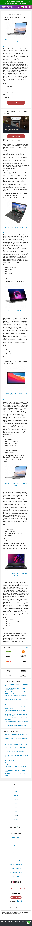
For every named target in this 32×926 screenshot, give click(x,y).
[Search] (26, 7)
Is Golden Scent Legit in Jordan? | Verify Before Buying (16, 748)
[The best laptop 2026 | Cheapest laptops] (16, 124)
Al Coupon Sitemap (16, 849)
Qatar (16, 807)
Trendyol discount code (16, 864)
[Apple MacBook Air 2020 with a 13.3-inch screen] (16, 378)
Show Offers (16, 136)
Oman (16, 803)
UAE (16, 791)
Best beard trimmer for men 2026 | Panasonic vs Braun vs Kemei (16, 715)
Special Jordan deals (16, 841)
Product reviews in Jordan (16, 872)
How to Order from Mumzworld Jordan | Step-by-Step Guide (16, 767)
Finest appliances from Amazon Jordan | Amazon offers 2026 (15, 689)
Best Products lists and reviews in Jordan (14, 14)
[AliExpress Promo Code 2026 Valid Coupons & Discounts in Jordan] (9, 661)
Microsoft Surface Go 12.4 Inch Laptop (16, 41)
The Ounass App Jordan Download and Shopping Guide (14, 752)
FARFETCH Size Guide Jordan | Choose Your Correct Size (15, 774)
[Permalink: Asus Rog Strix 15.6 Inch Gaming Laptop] (3, 579)
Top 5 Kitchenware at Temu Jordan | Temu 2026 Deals (16, 685)
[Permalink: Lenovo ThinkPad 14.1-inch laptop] (3, 232)
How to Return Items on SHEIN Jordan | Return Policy (16, 735)
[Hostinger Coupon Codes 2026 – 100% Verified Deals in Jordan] (9, 656)
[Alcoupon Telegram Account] (24, 888)
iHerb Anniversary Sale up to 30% (15, 1)
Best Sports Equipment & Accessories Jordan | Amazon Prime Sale (16, 692)
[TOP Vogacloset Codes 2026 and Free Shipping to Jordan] (9, 670)
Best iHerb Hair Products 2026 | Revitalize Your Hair (16, 703)
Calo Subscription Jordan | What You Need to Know (16, 745)
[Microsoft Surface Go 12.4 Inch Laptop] (16, 28)
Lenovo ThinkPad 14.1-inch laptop (16, 227)
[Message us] (28, 922)
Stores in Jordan (16, 837)
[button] (29, 1)
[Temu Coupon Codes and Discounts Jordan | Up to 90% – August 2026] (23, 651)
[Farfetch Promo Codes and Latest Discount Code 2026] (9, 666)
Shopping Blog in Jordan (16, 845)
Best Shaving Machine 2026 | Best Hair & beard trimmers (16, 722)
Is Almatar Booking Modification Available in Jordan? (15, 771)
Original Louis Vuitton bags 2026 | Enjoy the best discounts (17, 700)
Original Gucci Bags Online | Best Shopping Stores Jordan (15, 696)
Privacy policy (16, 856)
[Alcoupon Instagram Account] (7, 888)
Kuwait (16, 795)
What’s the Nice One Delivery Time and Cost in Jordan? (16, 756)
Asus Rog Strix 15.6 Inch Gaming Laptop (16, 574)
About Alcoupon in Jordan (16, 852)
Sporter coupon (16, 876)
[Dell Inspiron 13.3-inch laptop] (16, 296)
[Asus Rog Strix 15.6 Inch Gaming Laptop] (16, 561)
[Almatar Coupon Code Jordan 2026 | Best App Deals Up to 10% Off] (23, 666)
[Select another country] (22, 7)
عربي (18, 7)
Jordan (16, 815)
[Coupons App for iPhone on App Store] (21, 901)
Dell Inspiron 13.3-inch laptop (16, 311)
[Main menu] (29, 7)
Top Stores (6, 647)
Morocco (16, 819)
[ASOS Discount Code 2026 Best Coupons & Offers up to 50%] (23, 670)
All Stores (8, 13)
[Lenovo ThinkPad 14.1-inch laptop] (16, 212)
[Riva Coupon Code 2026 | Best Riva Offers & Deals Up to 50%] (23, 656)
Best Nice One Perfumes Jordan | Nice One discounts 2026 (15, 707)
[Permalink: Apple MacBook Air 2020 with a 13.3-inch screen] (3, 399)
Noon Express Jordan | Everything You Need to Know (16, 763)
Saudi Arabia (16, 787)
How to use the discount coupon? (16, 860)
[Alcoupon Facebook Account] (16, 888)
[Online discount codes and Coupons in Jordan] (3, 13)
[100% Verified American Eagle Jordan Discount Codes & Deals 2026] (9, 675)
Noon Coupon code (16, 868)
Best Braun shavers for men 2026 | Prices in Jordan (15, 711)
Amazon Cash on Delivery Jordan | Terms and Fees (16, 739)
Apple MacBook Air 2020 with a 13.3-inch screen (16, 394)
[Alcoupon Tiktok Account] (20, 888)
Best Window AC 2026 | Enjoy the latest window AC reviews (16, 718)
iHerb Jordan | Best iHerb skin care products (15, 725)
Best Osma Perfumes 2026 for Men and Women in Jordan (15, 759)
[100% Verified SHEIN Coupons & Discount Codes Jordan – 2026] (23, 661)
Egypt (16, 811)
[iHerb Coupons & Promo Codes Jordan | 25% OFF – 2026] (9, 651)
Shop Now (16, 103)
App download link (16, 897)
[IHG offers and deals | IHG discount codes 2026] (23, 675)
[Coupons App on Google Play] (18, 901)
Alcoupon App (16, 893)
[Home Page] (6, 7)
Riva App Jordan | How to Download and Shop (16, 742)
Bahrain (16, 799)
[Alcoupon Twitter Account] (11, 888)
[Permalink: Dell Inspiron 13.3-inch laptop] (3, 315)
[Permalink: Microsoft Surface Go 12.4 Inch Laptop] (3, 46)
